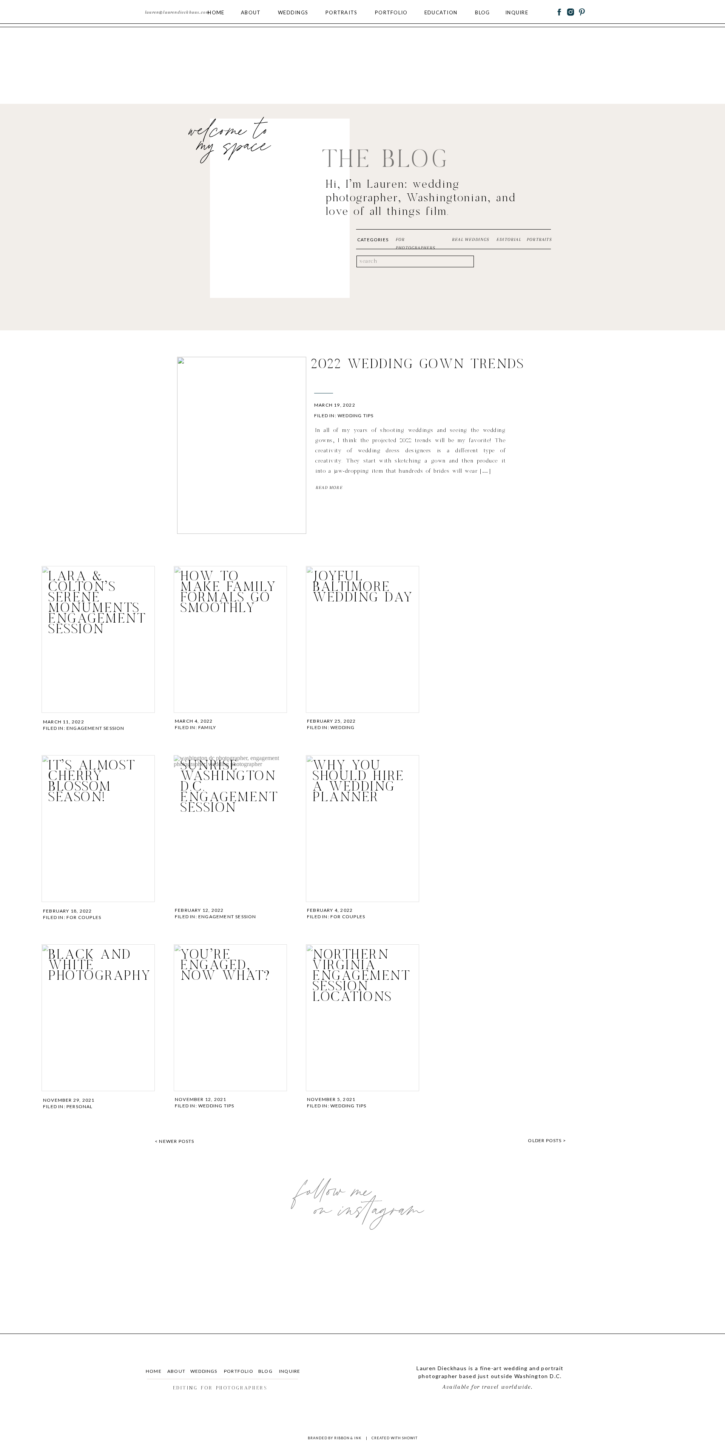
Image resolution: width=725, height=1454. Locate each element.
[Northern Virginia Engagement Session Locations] (362, 1017)
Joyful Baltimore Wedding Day (363, 587)
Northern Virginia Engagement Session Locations (361, 976)
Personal (79, 1106)
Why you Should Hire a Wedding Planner (358, 782)
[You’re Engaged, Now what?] (230, 1017)
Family (207, 727)
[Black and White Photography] (98, 1017)
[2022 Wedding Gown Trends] (241, 445)
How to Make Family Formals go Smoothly (228, 592)
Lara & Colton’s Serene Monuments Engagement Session (97, 603)
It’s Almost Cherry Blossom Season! (92, 782)
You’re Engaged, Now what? (225, 965)
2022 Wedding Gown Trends (417, 365)
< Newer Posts (174, 1141)
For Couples (83, 917)
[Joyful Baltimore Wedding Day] (362, 639)
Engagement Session (95, 728)
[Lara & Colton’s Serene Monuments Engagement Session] (98, 639)
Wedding (342, 727)
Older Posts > (547, 1140)
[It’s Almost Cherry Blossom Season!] (98, 828)
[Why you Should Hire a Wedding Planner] (362, 828)
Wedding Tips (355, 415)
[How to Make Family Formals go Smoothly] (230, 639)
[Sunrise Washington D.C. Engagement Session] (230, 828)
